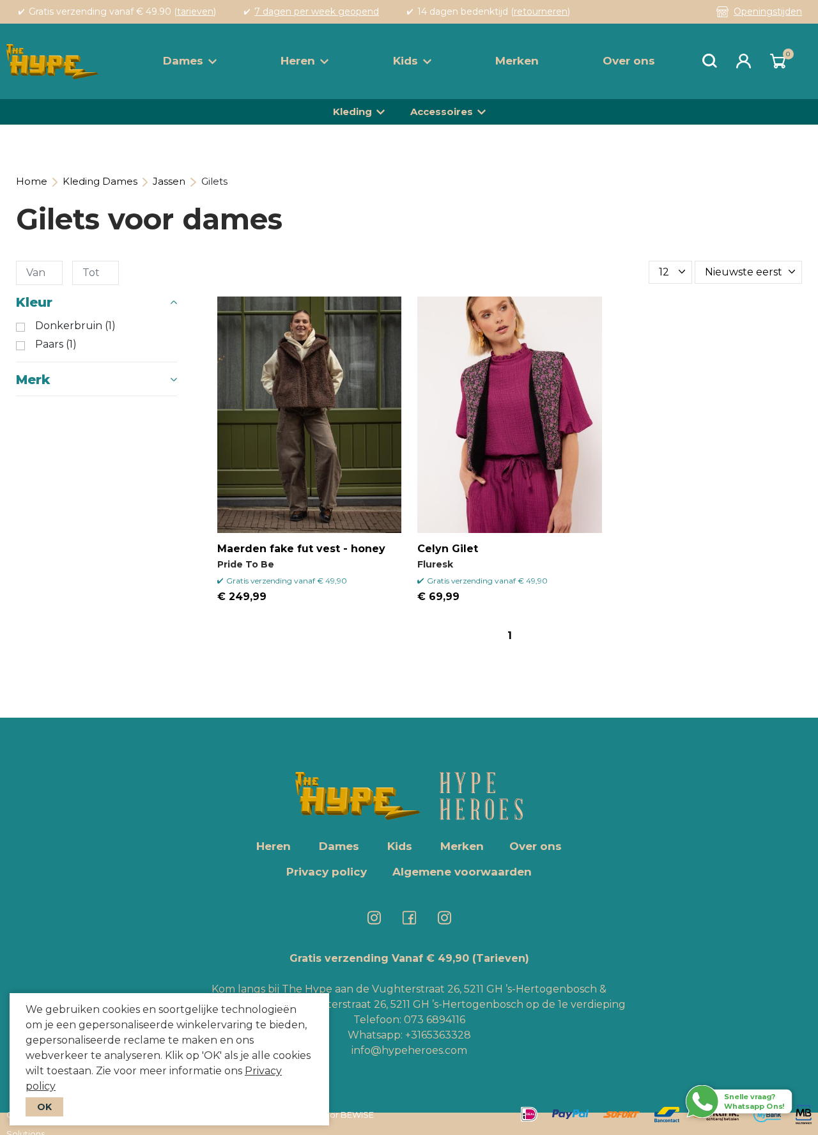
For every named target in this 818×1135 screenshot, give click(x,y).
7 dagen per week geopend (316, 11)
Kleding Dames (100, 181)
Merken (517, 60)
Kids (405, 60)
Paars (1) (56, 344)
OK (44, 1107)
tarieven (195, 11)
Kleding (352, 111)
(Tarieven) (500, 958)
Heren (298, 60)
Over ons (629, 60)
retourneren (540, 11)
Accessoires (441, 111)
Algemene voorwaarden (462, 871)
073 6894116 (434, 1020)
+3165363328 (437, 1035)
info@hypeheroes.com (409, 1050)
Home (31, 181)
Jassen (169, 181)
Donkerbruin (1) (75, 326)
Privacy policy (326, 871)
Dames (183, 60)
